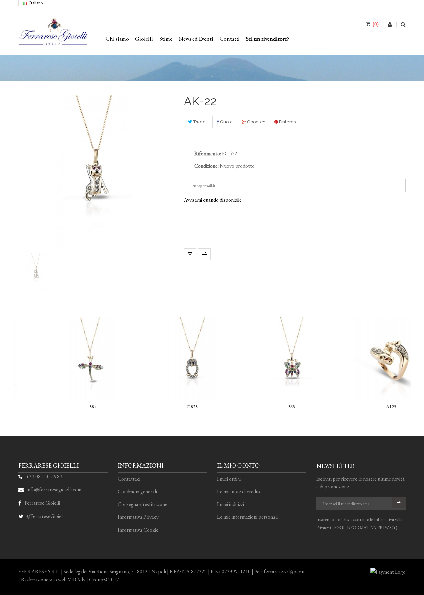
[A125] (361, 358)
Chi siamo (117, 38)
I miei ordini (229, 478)
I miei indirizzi (230, 504)
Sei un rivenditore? (267, 38)
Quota (226, 121)
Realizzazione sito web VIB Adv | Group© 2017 (70, 579)
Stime (165, 38)
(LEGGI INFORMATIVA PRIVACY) (363, 527)
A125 (361, 406)
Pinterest (287, 121)
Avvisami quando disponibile (213, 199)
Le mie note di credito (239, 491)
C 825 (162, 406)
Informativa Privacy (138, 516)
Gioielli (144, 38)
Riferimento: (207, 153)
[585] (261, 358)
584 (63, 406)
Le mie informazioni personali (247, 516)
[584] (63, 358)
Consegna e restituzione (142, 504)
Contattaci (129, 478)
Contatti (230, 38)
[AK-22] (36, 271)
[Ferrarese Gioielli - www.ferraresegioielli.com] (53, 34)
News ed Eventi (196, 38)
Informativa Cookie (138, 529)
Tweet (199, 121)
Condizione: (206, 165)
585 (261, 406)
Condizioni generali (137, 491)
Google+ (255, 121)
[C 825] (162, 358)
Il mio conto (238, 465)
